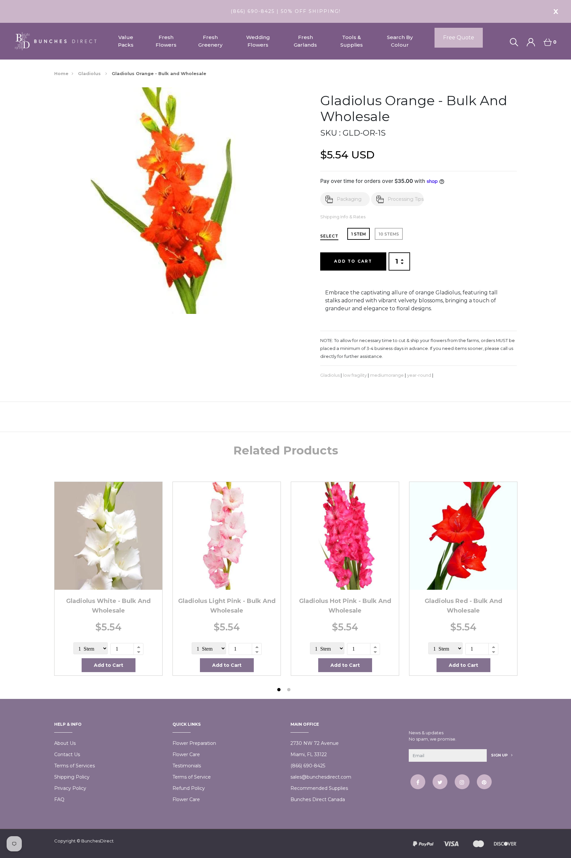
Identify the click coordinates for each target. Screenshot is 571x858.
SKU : (330, 133)
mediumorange (387, 375)
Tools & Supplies (351, 41)
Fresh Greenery (210, 41)
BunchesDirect (97, 840)
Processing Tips (406, 199)
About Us (65, 743)
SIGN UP (500, 755)
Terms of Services (74, 766)
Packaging (349, 199)
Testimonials (186, 766)
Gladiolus (90, 73)
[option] (108, 578)
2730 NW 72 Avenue (314, 743)
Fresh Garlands (305, 41)
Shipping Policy (72, 777)
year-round (419, 375)
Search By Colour (400, 41)
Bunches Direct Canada (317, 799)
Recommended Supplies (319, 788)
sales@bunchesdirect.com (320, 777)
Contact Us (67, 754)
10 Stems (389, 234)
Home (61, 73)
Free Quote (458, 37)
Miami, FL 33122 (308, 754)
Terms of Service (191, 777)
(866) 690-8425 (307, 766)
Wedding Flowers (258, 41)
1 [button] (280, 690)
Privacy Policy (70, 788)
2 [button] (289, 690)
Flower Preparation (194, 743)
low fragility (355, 375)
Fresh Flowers (166, 41)
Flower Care (186, 754)
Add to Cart (353, 261)
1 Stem (358, 234)
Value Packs (125, 41)
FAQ (59, 799)
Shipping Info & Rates (342, 216)
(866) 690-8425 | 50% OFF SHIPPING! (286, 11)
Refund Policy (188, 788)
